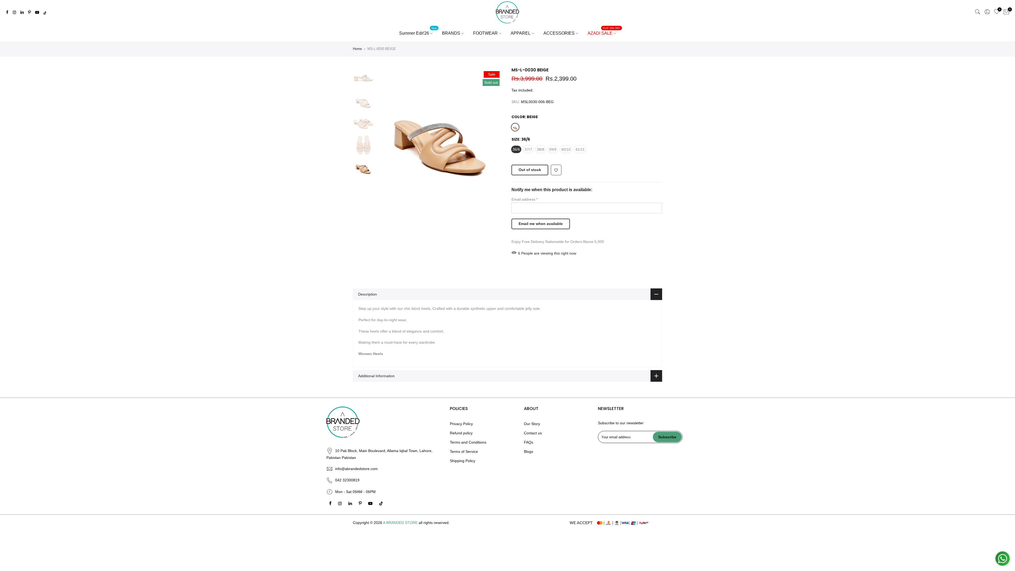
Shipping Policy (462, 461)
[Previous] (386, 130)
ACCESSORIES (559, 33)
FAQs (528, 442)
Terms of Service (464, 451)
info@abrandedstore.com (356, 469)
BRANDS (451, 33)
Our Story (532, 424)
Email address (524, 199)
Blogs (528, 451)
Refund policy (461, 433)
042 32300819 (347, 480)
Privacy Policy (461, 424)
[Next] (494, 130)
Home (357, 49)
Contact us (533, 433)
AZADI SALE (604, 31)
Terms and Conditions (468, 442)
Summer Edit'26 (418, 31)
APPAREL (520, 33)
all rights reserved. (434, 523)
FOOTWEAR (485, 33)
